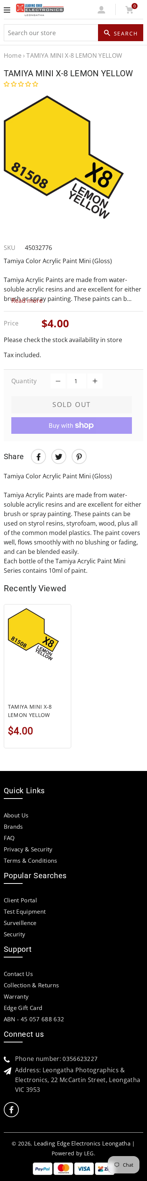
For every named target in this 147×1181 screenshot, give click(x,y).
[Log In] (102, 11)
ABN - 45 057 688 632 (34, 1019)
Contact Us (18, 973)
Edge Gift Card (23, 1007)
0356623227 (80, 1058)
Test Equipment (25, 911)
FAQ (9, 838)
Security (15, 934)
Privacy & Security (28, 849)
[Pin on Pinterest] (79, 456)
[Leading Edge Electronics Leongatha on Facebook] (11, 1110)
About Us (16, 815)
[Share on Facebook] (38, 456)
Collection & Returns (31, 985)
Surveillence (20, 923)
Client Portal (20, 900)
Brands (13, 826)
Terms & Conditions (30, 860)
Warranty (16, 996)
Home (12, 55)
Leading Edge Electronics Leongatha (82, 1143)
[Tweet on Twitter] (58, 456)
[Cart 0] (129, 11)
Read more (27, 300)
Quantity (24, 381)
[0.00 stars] (22, 84)
